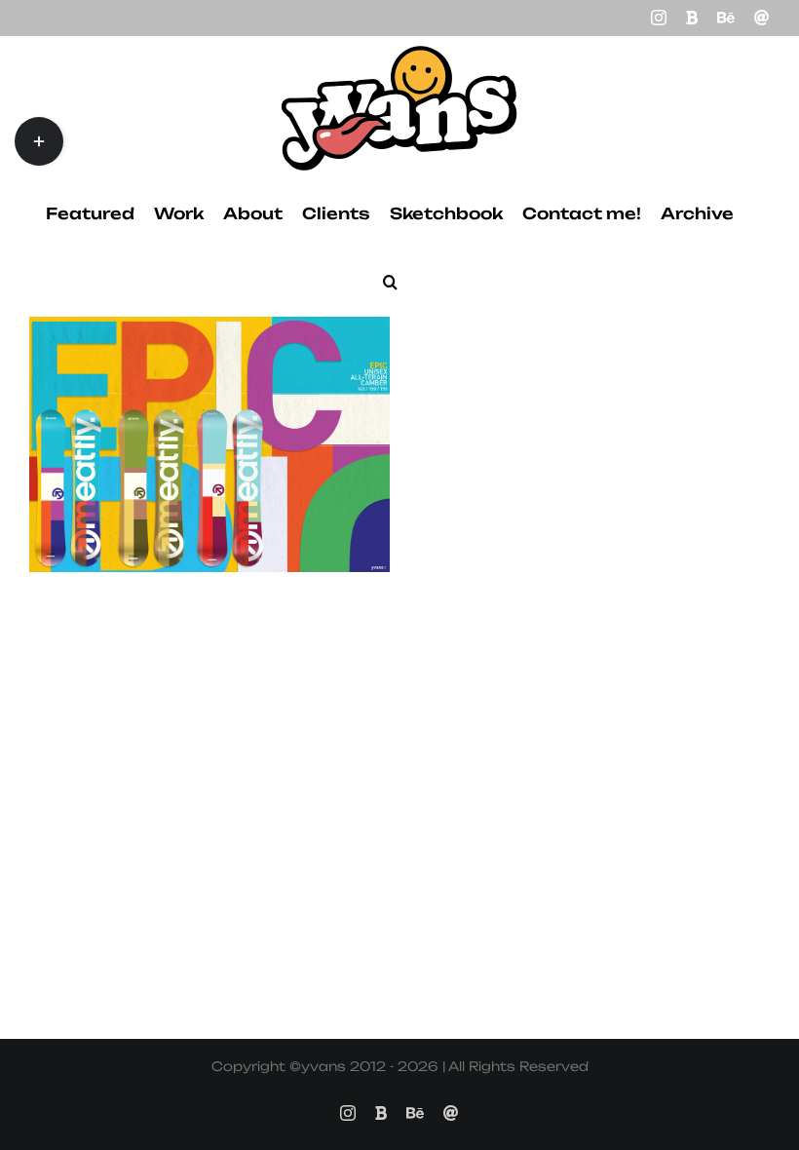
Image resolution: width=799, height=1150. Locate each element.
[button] (390, 282)
